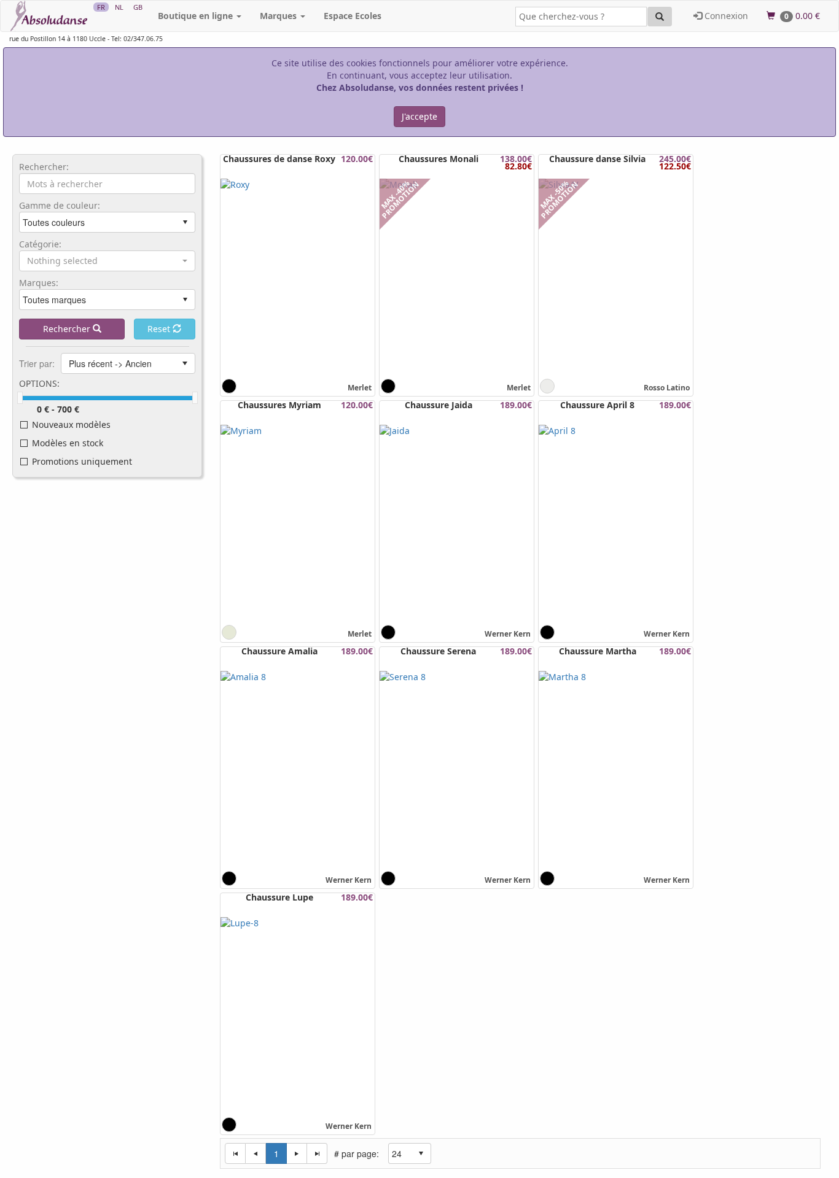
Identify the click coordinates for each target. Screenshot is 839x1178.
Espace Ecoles (352, 15)
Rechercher (68, 329)
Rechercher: (44, 167)
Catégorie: (40, 244)
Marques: (38, 283)
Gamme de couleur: (59, 206)
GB (138, 7)
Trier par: (37, 363)
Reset (160, 329)
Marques (279, 15)
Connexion (725, 15)
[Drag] (20, 398)
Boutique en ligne (196, 15)
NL (119, 7)
